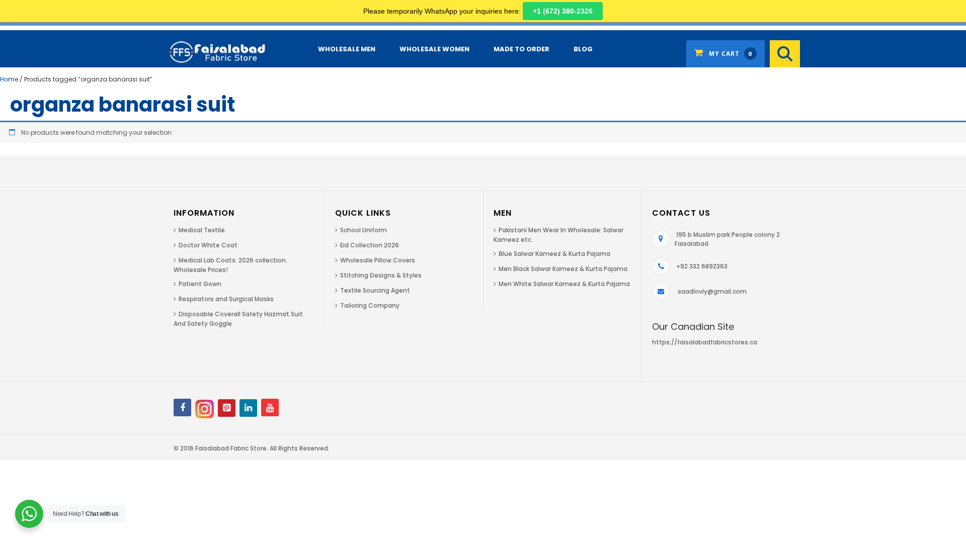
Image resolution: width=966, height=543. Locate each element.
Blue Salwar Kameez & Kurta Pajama (554, 253)
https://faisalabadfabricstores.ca (704, 342)
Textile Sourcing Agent (375, 290)
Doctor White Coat (208, 245)
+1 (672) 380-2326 (563, 11)
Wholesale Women (434, 49)
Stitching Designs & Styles (381, 275)
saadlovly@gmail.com (712, 291)
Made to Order (521, 49)
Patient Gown (200, 284)
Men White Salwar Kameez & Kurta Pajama (564, 284)
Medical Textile (202, 230)
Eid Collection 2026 (369, 245)
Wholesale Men (346, 49)
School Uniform (363, 230)
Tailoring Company (369, 305)
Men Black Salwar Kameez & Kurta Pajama (563, 268)
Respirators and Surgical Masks (226, 299)
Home (9, 79)
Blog (583, 49)
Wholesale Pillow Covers (377, 260)
